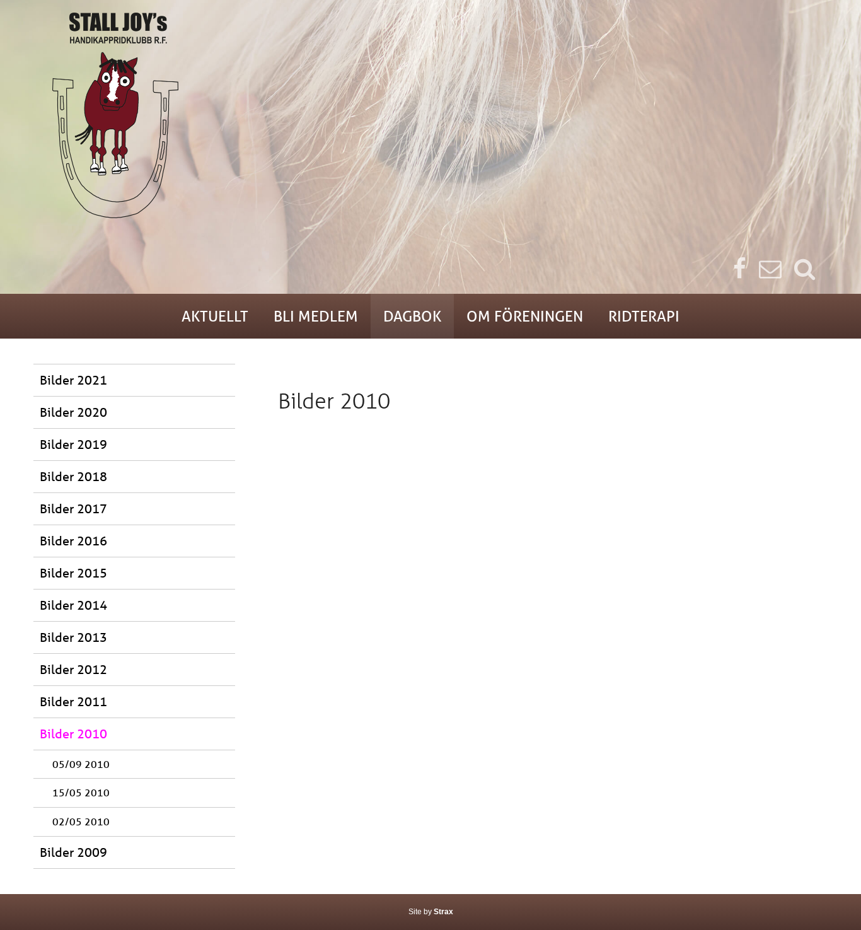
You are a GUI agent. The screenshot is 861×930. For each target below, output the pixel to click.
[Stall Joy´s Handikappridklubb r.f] (430, 115)
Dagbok (412, 316)
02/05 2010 (81, 821)
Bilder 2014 (73, 605)
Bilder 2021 (73, 380)
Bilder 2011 (73, 701)
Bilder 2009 (73, 852)
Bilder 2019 (73, 444)
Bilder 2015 (73, 573)
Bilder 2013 (73, 637)
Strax (443, 911)
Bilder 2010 (73, 733)
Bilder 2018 (73, 476)
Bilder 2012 (73, 669)
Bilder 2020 (73, 412)
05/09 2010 (81, 763)
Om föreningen (524, 316)
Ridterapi (643, 316)
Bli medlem (316, 316)
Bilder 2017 (73, 508)
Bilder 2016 (73, 541)
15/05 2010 (81, 792)
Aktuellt (215, 316)
